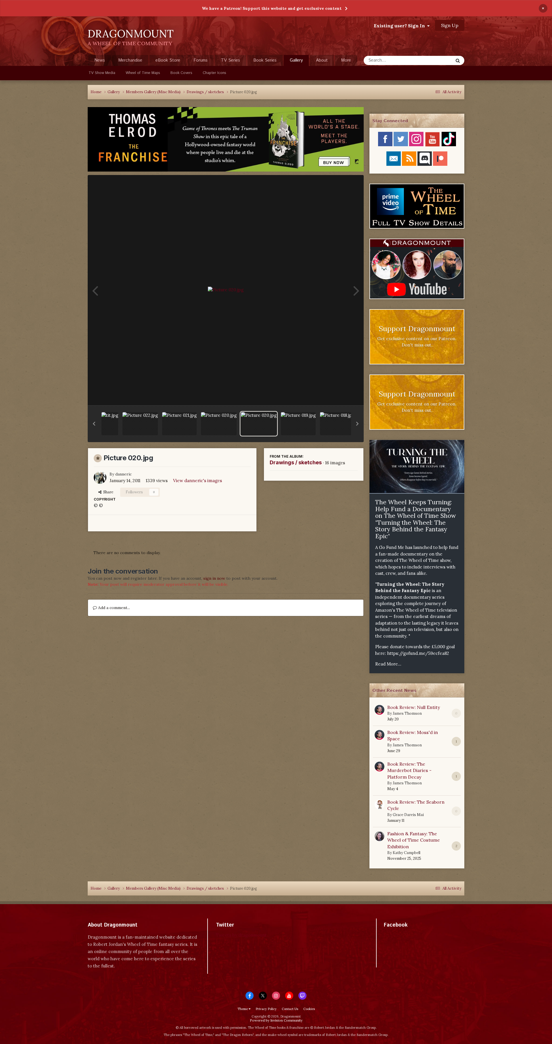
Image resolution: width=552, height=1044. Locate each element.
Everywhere (434, 60)
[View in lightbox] (226, 290)
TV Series (230, 60)
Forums (200, 60)
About (322, 60)
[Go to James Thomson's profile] (379, 710)
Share (107, 492)
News (99, 60)
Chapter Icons (214, 73)
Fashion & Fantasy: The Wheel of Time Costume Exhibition (413, 840)
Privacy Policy (266, 1009)
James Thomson (407, 713)
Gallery (296, 60)
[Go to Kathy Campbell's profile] (379, 836)
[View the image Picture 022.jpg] (140, 423)
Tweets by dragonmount (241, 935)
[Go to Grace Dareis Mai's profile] (379, 804)
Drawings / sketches (296, 462)
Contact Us (290, 1009)
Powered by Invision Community (276, 1020)
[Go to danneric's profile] (100, 477)
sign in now (214, 578)
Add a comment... (113, 607)
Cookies (309, 1009)
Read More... (388, 664)
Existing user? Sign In (400, 25)
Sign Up (449, 25)
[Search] (457, 60)
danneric (123, 474)
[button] (94, 423)
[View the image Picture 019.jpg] (298, 423)
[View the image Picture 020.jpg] (219, 423)
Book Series (265, 60)
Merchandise (130, 60)
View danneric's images (197, 480)
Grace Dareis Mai (408, 814)
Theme (243, 1009)
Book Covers (181, 73)
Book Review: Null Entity (413, 707)
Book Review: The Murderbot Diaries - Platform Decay (409, 770)
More (346, 60)
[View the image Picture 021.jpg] (179, 423)
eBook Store (168, 60)
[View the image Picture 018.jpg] (337, 423)
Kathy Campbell (406, 852)
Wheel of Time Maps (143, 73)
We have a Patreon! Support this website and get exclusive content (272, 8)
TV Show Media (102, 73)
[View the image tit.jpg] (109, 423)
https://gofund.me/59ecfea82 (418, 653)
